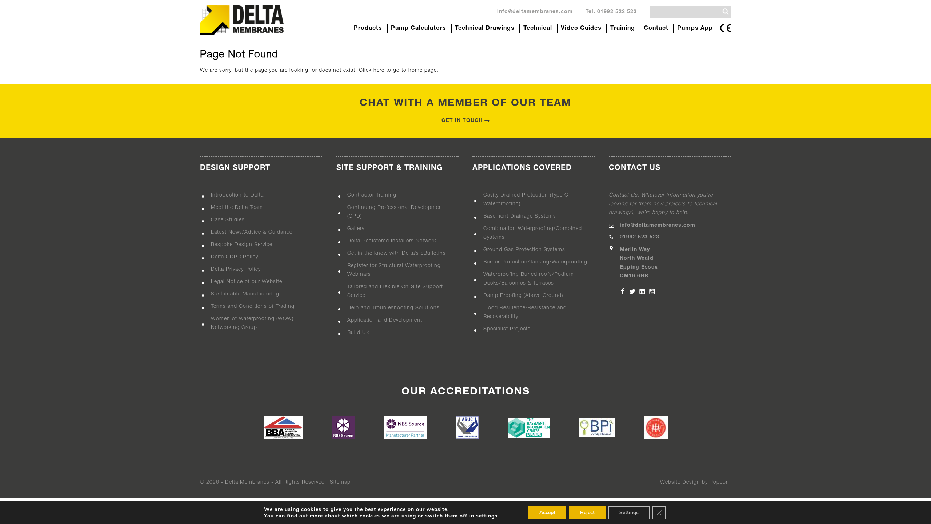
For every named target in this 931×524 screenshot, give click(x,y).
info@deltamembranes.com (535, 11)
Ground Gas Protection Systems (524, 249)
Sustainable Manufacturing (245, 294)
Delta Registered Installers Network (391, 241)
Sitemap (340, 482)
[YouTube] (652, 291)
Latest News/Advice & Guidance (251, 232)
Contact (656, 28)
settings (487, 516)
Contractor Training (371, 195)
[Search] (725, 11)
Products (368, 28)
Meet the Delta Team (237, 207)
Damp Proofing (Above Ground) (523, 295)
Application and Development (384, 320)
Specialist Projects (507, 329)
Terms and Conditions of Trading (253, 306)
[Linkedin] (642, 291)
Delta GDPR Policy (234, 257)
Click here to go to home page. (399, 70)
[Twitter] (632, 291)
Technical (537, 28)
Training (622, 28)
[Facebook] (622, 291)
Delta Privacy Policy (236, 269)
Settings (629, 512)
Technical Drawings (485, 28)
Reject (587, 512)
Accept (547, 512)
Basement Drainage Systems (519, 216)
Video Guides (581, 28)
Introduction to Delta (237, 195)
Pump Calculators (418, 28)
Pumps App (695, 28)
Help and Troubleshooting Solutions (393, 308)
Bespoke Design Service (241, 244)
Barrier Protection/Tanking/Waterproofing (535, 262)
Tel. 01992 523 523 (611, 11)
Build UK (358, 332)
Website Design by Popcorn (695, 482)
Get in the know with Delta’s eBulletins (396, 253)
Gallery (355, 228)
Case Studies (228, 220)
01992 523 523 (639, 237)
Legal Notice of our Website (246, 281)
